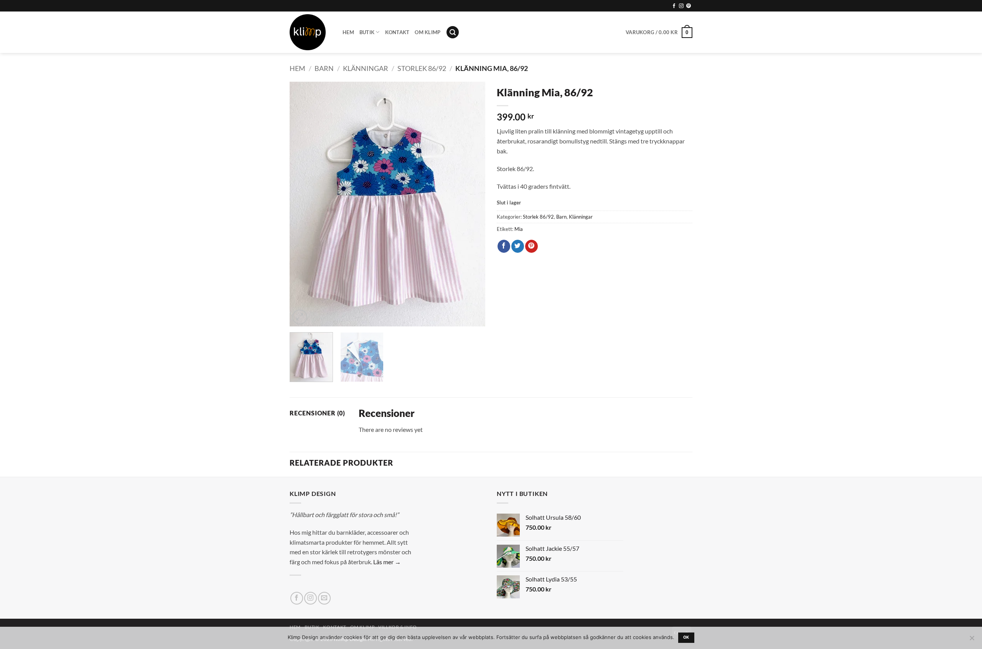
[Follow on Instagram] (681, 6)
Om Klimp (427, 32)
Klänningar (365, 68)
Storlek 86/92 (421, 68)
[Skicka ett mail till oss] (324, 598)
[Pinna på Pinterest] (531, 246)
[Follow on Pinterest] (688, 6)
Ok (686, 637)
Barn (324, 68)
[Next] (472, 204)
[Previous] (303, 204)
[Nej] (971, 640)
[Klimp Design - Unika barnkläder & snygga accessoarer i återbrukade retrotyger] (310, 32)
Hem (348, 32)
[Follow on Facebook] (674, 6)
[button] (453, 32)
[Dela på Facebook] (504, 246)
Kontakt (397, 32)
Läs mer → (387, 561)
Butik (366, 32)
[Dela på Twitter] (517, 246)
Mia (518, 229)
